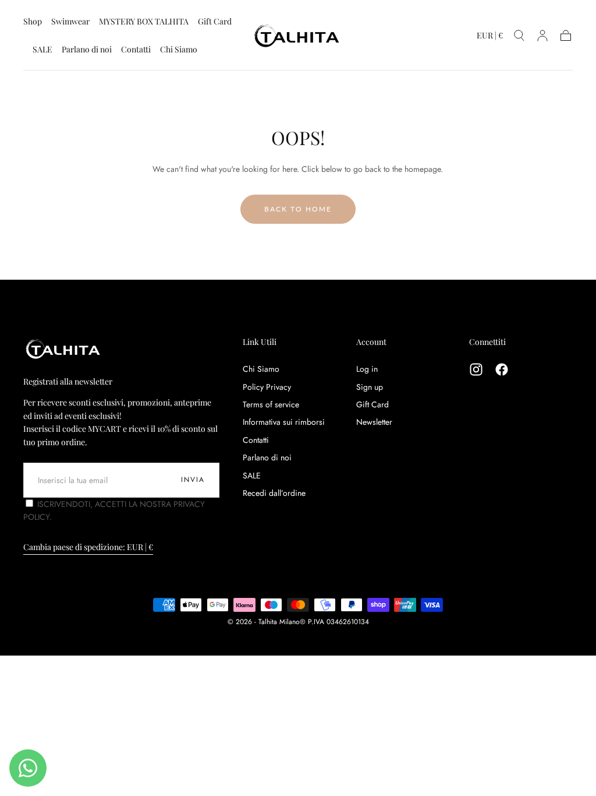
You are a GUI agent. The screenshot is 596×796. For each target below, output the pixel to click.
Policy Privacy (267, 387)
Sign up (369, 387)
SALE (42, 50)
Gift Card (215, 22)
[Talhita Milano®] (64, 348)
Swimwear (70, 22)
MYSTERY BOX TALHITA (144, 22)
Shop (32, 22)
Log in (367, 369)
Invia (193, 479)
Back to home (298, 209)
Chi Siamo (178, 50)
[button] (490, 37)
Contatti (136, 50)
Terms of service (271, 404)
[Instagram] (476, 369)
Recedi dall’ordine (274, 493)
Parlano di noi (87, 50)
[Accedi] (542, 36)
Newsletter (374, 422)
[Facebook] (502, 369)
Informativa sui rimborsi (284, 422)
